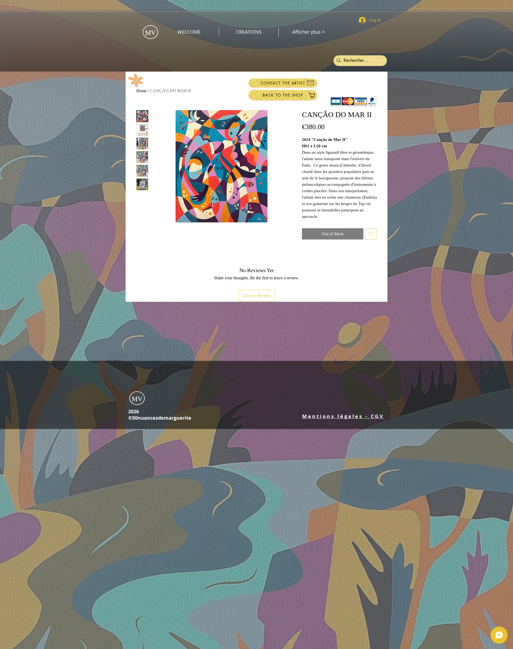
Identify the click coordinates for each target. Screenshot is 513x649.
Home (141, 90)
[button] (343, 416)
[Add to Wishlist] (371, 233)
